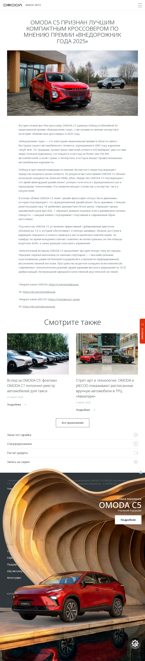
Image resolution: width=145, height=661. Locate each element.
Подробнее (128, 519)
